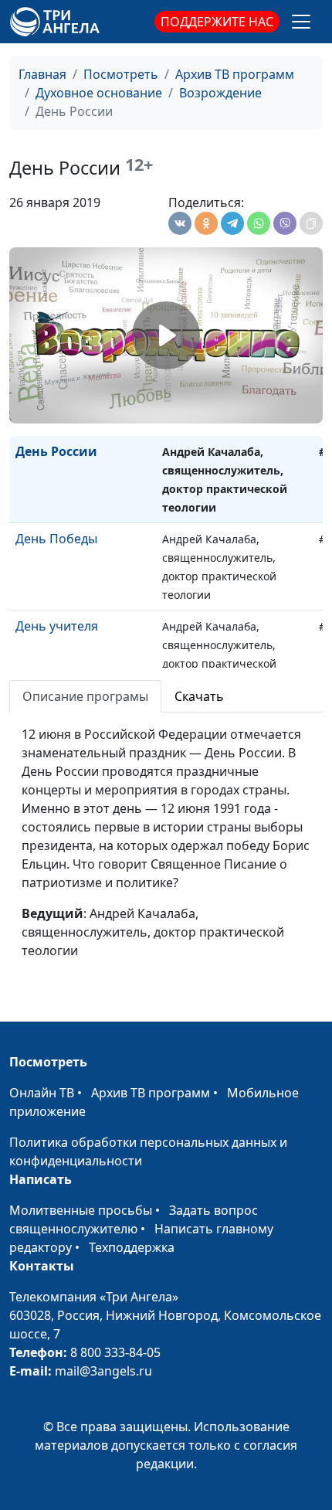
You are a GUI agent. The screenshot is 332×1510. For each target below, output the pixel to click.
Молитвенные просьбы (80, 1210)
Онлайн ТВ (41, 1092)
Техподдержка (131, 1247)
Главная (42, 74)
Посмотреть (120, 74)
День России (56, 451)
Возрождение (220, 92)
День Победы (56, 538)
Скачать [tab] (199, 696)
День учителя (56, 625)
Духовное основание (99, 92)
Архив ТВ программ (234, 74)
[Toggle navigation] (301, 21)
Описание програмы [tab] (85, 696)
